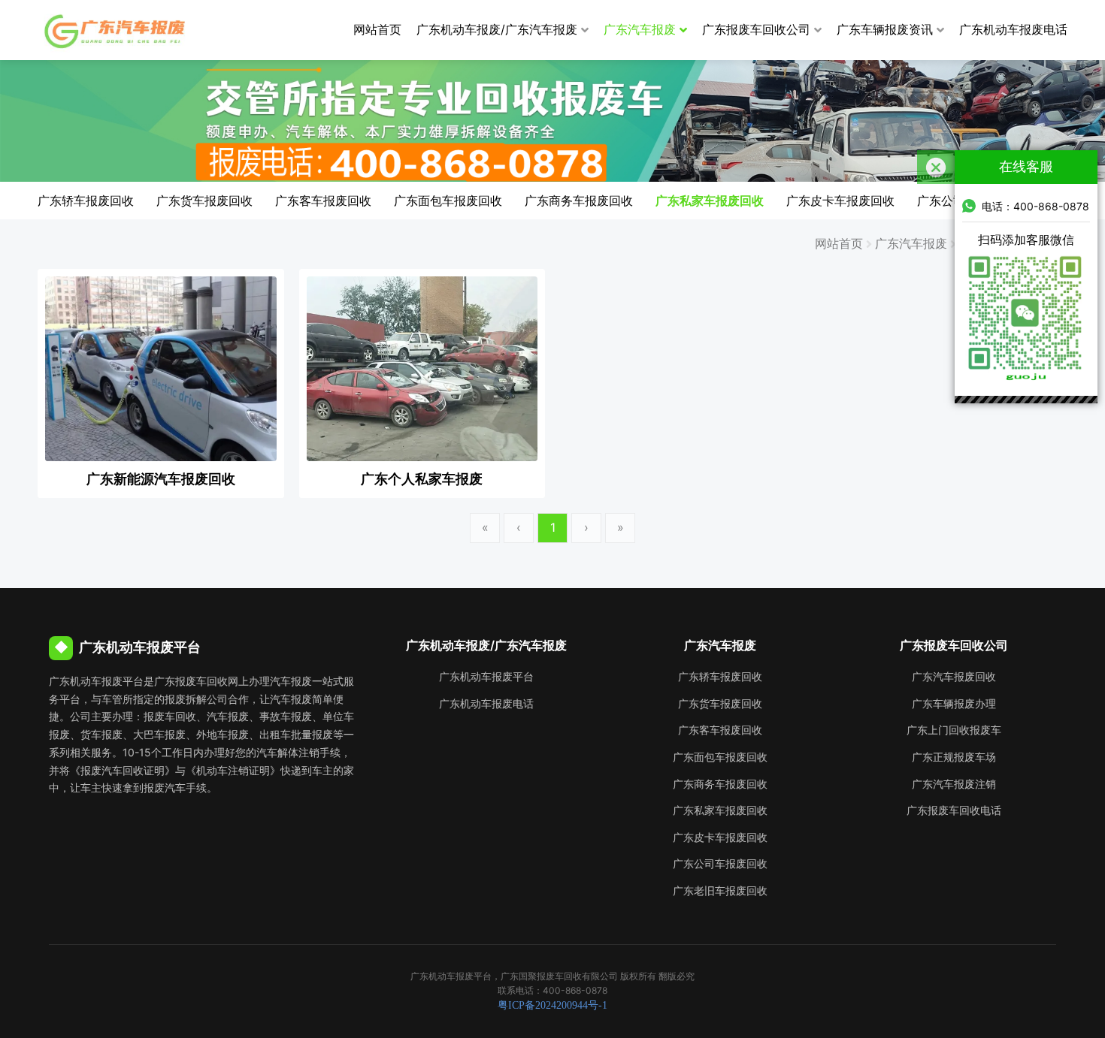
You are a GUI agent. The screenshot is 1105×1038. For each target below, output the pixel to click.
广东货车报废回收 (204, 200)
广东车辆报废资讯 (885, 29)
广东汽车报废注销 (954, 783)
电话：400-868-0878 (1035, 206)
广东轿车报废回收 (86, 200)
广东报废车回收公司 (756, 29)
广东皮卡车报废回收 (840, 200)
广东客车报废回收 (323, 200)
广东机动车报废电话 (1013, 29)
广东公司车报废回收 (720, 863)
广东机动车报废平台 (486, 676)
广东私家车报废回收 (709, 200)
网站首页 (377, 29)
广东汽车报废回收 (954, 676)
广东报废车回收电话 (954, 810)
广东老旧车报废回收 (720, 890)
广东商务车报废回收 (579, 200)
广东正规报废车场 (954, 756)
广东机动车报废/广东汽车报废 (496, 29)
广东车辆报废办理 (954, 703)
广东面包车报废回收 (448, 200)
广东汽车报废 (640, 29)
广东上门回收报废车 (954, 729)
